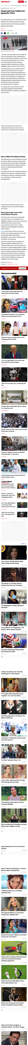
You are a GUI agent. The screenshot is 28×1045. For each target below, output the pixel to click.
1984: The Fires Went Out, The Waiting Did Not (13, 384)
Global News (4, 295)
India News (3, 318)
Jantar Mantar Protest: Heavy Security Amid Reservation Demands (14, 430)
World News (3, 30)
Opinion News (4, 387)
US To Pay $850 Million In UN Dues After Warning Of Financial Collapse (12, 361)
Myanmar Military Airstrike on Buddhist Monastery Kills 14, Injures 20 (13, 453)
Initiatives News (4, 410)
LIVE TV (21, 1)
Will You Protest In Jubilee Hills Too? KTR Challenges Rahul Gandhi (13, 338)
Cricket (2, 479)
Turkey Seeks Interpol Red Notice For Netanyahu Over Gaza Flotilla (12, 292)
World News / (7, 5)
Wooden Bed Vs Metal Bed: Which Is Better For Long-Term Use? (13, 407)
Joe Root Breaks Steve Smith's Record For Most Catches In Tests (13, 476)
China (2, 231)
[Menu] (26, 2)
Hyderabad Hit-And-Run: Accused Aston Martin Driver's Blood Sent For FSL (13, 315)
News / (2, 5)
